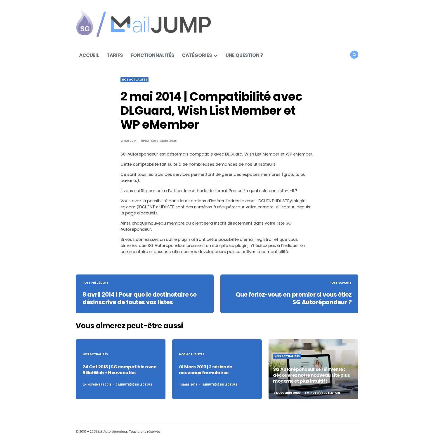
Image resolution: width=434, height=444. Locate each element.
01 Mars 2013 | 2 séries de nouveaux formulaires (205, 370)
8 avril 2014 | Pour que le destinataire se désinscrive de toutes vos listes (139, 298)
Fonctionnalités (152, 55)
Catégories (197, 55)
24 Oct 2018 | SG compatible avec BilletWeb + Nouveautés (119, 370)
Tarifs (115, 55)
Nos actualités (134, 79)
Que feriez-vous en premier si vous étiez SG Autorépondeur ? (293, 298)
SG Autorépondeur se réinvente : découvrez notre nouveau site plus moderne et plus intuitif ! (311, 375)
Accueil (89, 55)
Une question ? (244, 55)
